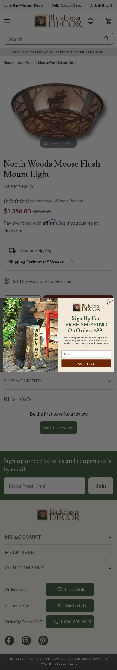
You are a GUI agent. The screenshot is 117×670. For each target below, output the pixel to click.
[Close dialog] (110, 301)
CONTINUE (86, 363)
